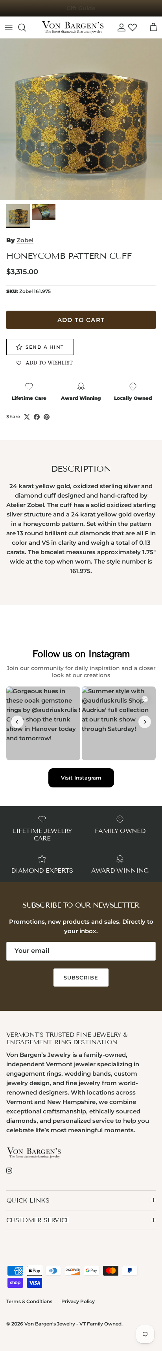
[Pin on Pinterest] (47, 417)
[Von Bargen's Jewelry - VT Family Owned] (72, 27)
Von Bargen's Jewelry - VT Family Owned (73, 1324)
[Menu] (8, 27)
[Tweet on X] (27, 417)
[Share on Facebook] (37, 417)
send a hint (45, 347)
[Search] (26, 27)
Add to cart (81, 320)
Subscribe (81, 977)
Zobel (25, 240)
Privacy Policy (78, 1301)
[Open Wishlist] (132, 27)
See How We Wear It (81, 9)
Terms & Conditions (29, 1301)
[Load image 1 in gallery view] (81, 119)
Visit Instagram (81, 777)
